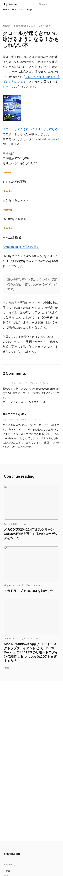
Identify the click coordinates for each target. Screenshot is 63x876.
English (30, 9)
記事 (7, 668)
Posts (22, 9)
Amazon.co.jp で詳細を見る (21, 246)
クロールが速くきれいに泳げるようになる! (31, 129)
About (14, 9)
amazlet (53, 139)
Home (6, 9)
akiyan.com (10, 4)
